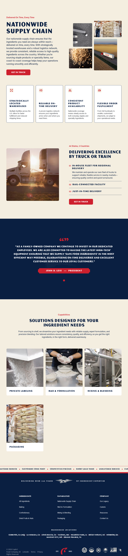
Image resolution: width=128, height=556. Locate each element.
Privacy (40, 552)
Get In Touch (18, 72)
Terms (33, 552)
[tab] (95, 171)
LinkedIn (25, 552)
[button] (64, 280)
